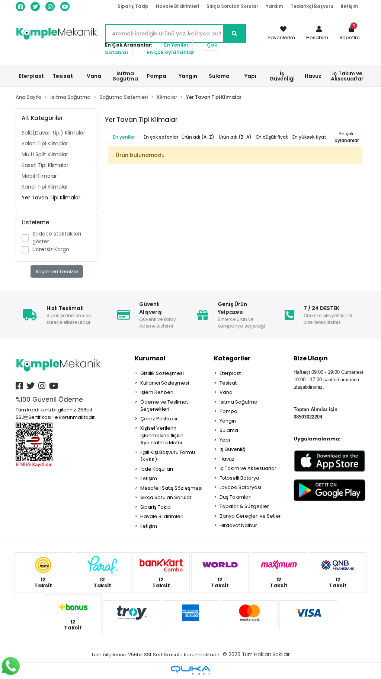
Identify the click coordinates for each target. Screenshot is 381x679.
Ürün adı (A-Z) (198, 137)
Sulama (229, 430)
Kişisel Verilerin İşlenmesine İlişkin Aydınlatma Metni (161, 435)
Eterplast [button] (31, 76)
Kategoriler (232, 358)
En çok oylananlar (170, 52)
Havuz (227, 458)
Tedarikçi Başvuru (312, 6)
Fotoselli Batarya (239, 477)
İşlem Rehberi (156, 392)
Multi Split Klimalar (45, 154)
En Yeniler (176, 44)
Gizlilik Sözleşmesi (162, 373)
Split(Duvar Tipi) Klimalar (53, 132)
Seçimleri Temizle (56, 271)
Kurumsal (150, 358)
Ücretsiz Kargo (50, 249)
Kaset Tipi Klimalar (45, 165)
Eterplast (230, 373)
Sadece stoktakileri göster (56, 237)
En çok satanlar (161, 137)
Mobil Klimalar (39, 176)
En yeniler (124, 137)
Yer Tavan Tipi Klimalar (51, 197)
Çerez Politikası (158, 418)
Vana (226, 392)
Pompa (228, 411)
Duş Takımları (236, 496)
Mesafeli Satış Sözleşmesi (171, 488)
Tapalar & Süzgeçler (244, 506)
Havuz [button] (313, 76)
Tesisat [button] (62, 76)
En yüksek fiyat (309, 137)
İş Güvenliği (233, 449)
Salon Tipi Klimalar (45, 143)
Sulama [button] (219, 76)
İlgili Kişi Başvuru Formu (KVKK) (167, 456)
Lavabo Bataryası (240, 487)
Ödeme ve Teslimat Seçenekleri (164, 405)
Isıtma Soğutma (238, 401)
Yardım (274, 6)
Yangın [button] (188, 76)
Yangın (228, 420)
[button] (317, 33)
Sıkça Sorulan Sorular (232, 6)
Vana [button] (94, 76)
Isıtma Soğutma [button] (125, 76)
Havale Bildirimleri (177, 6)
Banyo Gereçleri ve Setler (250, 515)
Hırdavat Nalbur (238, 525)
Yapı (225, 439)
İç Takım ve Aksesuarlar (248, 468)
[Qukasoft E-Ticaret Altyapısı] (190, 670)
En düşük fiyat (272, 137)
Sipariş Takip (133, 6)
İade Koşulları (156, 469)
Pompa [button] (156, 76)
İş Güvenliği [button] (282, 76)
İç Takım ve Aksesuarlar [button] (347, 76)
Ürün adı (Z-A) (235, 137)
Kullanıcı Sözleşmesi (164, 382)
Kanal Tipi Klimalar (45, 186)
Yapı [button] (250, 76)
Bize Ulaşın (311, 358)
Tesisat (228, 382)
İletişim (349, 6)
